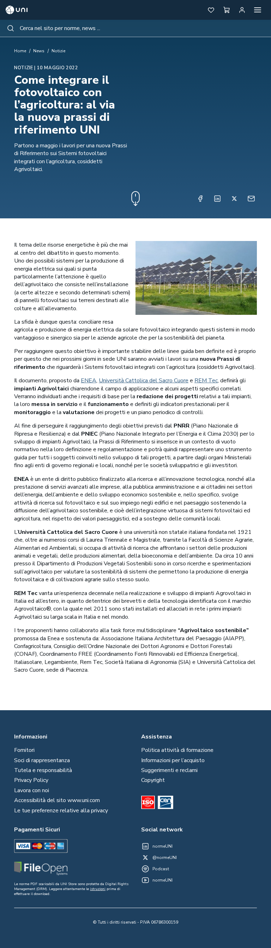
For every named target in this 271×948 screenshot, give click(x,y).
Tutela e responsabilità (43, 770)
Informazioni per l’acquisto (173, 760)
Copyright (153, 780)
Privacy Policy (31, 780)
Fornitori (24, 750)
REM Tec (206, 380)
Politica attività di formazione (177, 750)
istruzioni (98, 889)
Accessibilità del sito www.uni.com (57, 800)
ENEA (88, 380)
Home (20, 51)
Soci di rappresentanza (42, 760)
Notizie (58, 51)
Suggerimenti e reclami (169, 770)
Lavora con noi (31, 790)
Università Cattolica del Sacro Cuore (143, 380)
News (38, 51)
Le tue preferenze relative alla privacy (61, 810)
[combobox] (135, 28)
